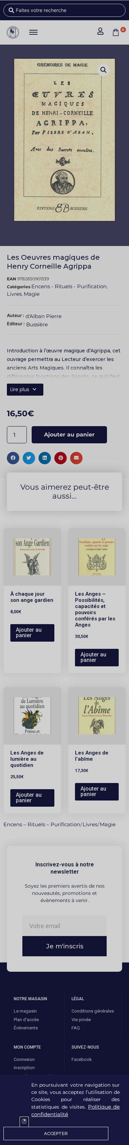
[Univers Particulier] (24, 1122)
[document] (64, 572)
